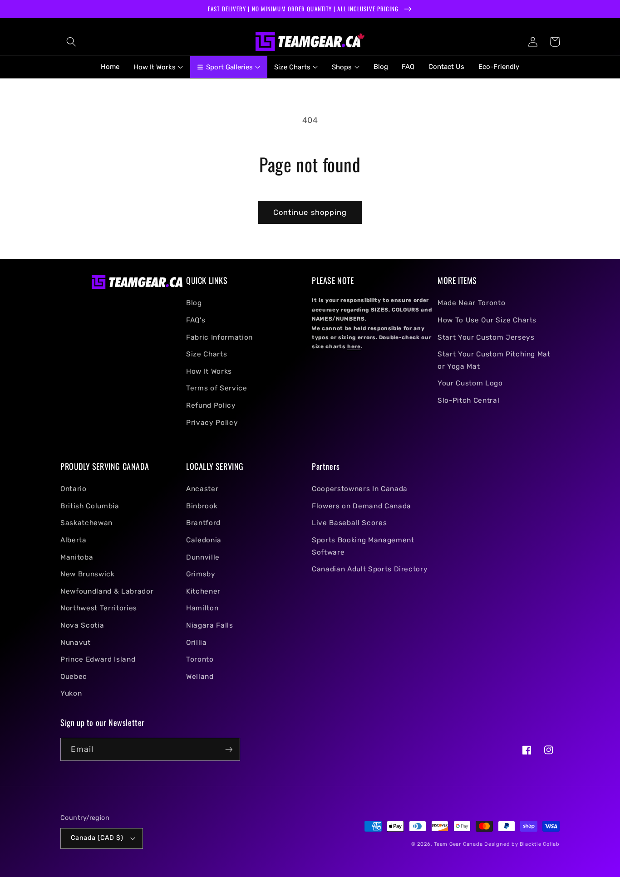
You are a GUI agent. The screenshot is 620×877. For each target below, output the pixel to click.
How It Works (209, 371)
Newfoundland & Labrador (106, 591)
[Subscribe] (229, 749)
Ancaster (202, 489)
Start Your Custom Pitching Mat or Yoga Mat (494, 360)
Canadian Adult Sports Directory (370, 569)
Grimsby (201, 574)
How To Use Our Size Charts (487, 320)
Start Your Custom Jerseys (486, 337)
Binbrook (201, 506)
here (354, 346)
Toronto (200, 659)
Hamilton (202, 608)
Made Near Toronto (471, 303)
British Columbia (89, 506)
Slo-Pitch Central (468, 400)
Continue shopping (310, 212)
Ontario (73, 489)
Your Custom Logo (470, 383)
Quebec (73, 676)
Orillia (196, 642)
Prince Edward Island (97, 659)
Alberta (73, 540)
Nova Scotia (82, 625)
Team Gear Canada (458, 844)
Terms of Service (216, 388)
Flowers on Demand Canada (361, 506)
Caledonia (203, 540)
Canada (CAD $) (97, 838)
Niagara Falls (209, 625)
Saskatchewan (86, 523)
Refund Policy (211, 405)
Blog (381, 67)
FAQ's (195, 320)
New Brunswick (87, 574)
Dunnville (203, 557)
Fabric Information (219, 337)
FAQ (408, 67)
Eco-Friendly (498, 67)
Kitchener (203, 591)
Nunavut (75, 642)
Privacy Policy (212, 423)
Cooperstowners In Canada (360, 489)
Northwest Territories (98, 608)
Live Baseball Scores (349, 523)
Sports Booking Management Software (363, 546)
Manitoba (76, 557)
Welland (200, 676)
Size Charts (206, 354)
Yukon (71, 693)
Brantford (203, 523)
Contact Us (446, 67)
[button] (71, 42)
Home (110, 67)
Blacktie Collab (540, 844)
